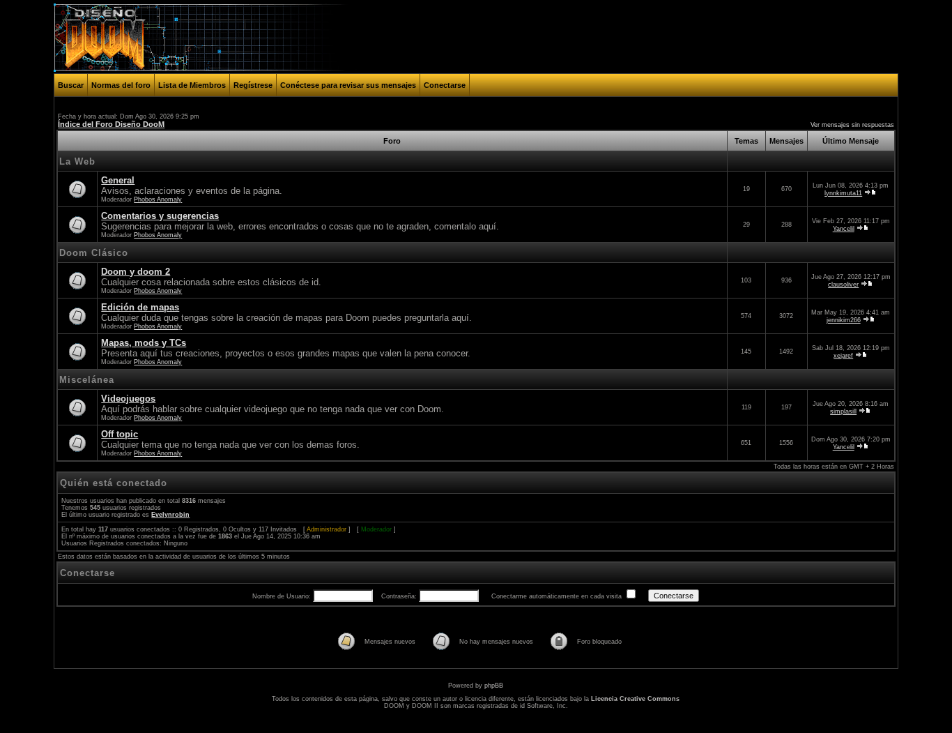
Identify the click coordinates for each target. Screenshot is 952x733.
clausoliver (843, 284)
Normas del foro (121, 85)
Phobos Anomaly (158, 199)
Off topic (119, 434)
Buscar (71, 85)
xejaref (843, 355)
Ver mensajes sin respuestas (852, 124)
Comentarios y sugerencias (160, 216)
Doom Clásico (93, 253)
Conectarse (445, 85)
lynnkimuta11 (843, 193)
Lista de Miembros (192, 85)
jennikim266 (844, 320)
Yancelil (843, 228)
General (118, 180)
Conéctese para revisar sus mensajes (348, 85)
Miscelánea (86, 380)
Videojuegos (128, 398)
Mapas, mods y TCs (143, 343)
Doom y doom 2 (135, 271)
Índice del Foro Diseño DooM (111, 124)
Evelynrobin (170, 514)
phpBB (493, 685)
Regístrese (252, 85)
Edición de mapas (140, 307)
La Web (77, 161)
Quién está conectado (113, 483)
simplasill (843, 411)
